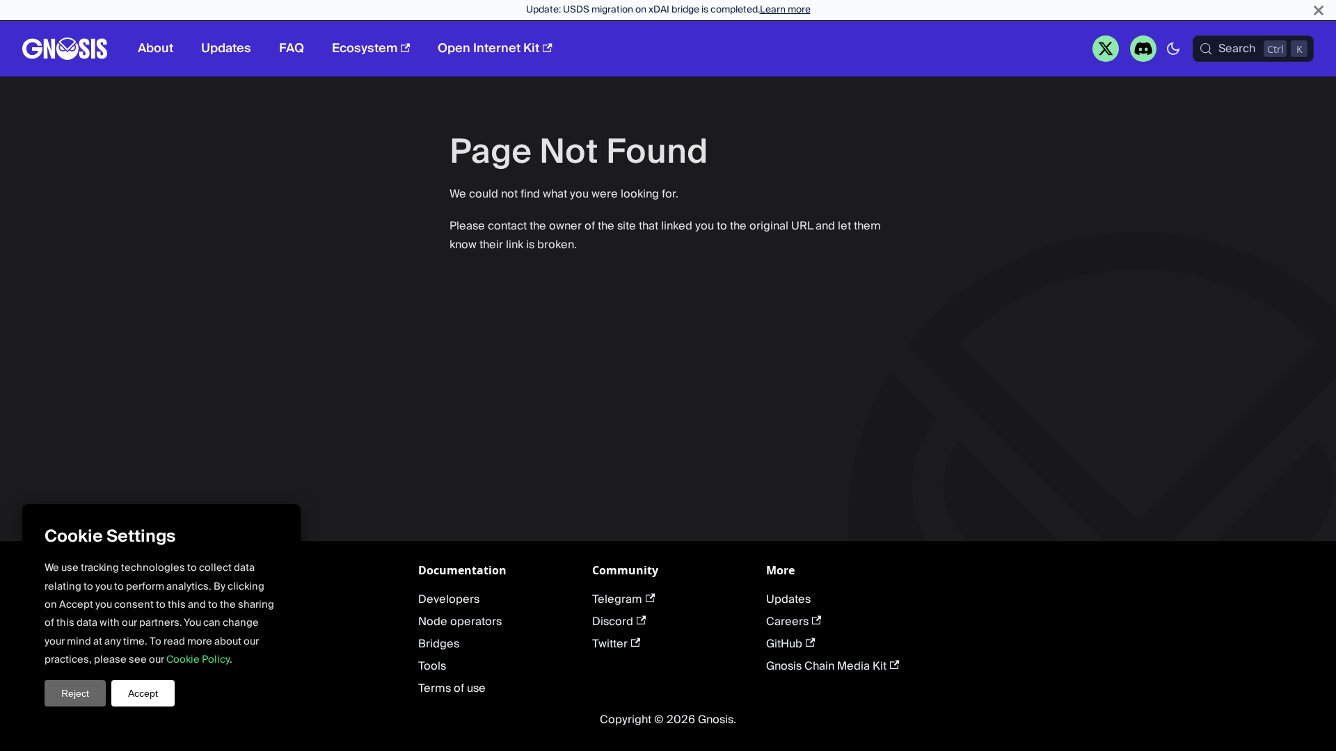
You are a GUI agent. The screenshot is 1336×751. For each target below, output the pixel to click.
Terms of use (452, 688)
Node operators (460, 621)
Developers (448, 599)
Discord (612, 621)
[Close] (1318, 10)
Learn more (785, 9)
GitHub (784, 644)
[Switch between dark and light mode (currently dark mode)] (1173, 49)
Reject (75, 693)
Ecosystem (364, 48)
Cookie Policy (198, 659)
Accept (143, 693)
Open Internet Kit (488, 48)
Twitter (610, 644)
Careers (787, 621)
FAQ (291, 48)
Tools (432, 666)
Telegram (617, 599)
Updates (226, 48)
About (155, 48)
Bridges (438, 644)
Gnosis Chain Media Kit (826, 666)
